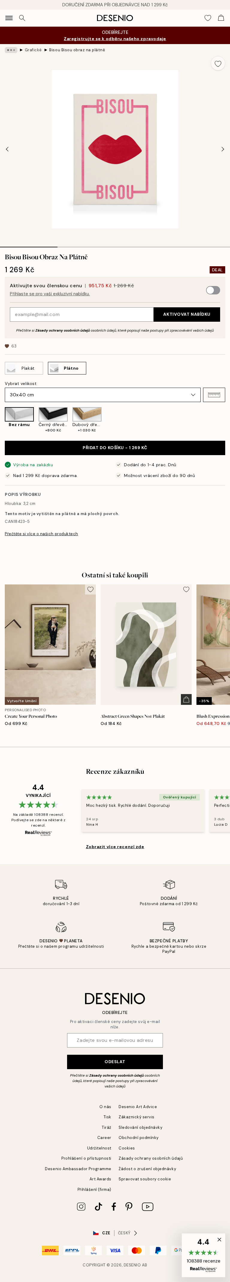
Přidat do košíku (115, 447)
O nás (105, 1106)
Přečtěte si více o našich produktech (41, 533)
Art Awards (100, 1179)
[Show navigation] (9, 18)
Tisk (107, 1117)
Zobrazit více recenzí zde (115, 846)
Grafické (33, 49)
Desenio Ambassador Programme (78, 1168)
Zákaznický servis (137, 1117)
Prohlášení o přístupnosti (86, 1158)
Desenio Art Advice (138, 1106)
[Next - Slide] (223, 149)
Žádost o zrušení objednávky (147, 1168)
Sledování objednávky (140, 1127)
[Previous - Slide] (7, 149)
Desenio (132, 1265)
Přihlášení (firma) (94, 1189)
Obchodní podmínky (139, 1137)
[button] (214, 395)
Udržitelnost (99, 1148)
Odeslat (115, 1061)
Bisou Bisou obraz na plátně (77, 49)
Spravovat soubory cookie (145, 1179)
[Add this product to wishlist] (218, 63)
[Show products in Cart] (221, 18)
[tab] (29, 245)
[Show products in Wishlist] (207, 18)
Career (104, 1137)
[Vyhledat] (22, 18)
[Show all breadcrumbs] (11, 50)
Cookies (127, 1148)
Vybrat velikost (21, 383)
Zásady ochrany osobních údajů (62, 330)
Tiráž (106, 1127)
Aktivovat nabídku (187, 314)
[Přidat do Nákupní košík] (186, 699)
